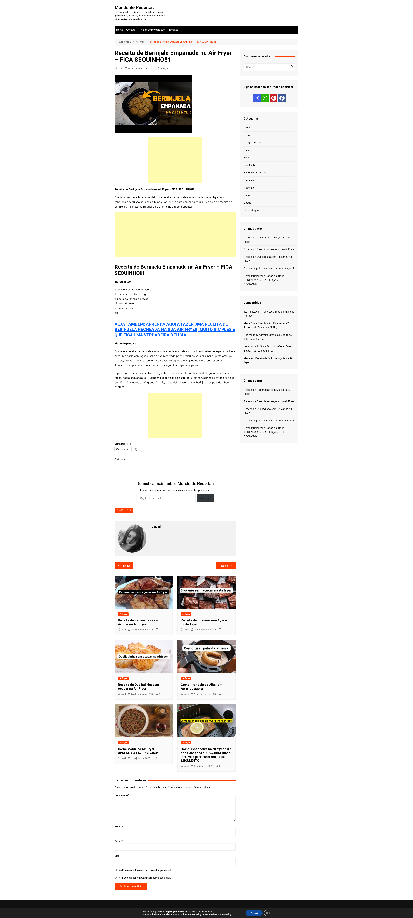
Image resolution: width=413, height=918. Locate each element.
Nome (119, 826)
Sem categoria (252, 210)
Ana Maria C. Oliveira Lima (259, 335)
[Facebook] (282, 98)
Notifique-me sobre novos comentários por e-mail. (145, 870)
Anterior (126, 565)
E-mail (119, 841)
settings (228, 914)
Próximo (224, 565)
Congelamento (252, 142)
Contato (130, 29)
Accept (254, 912)
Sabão (247, 195)
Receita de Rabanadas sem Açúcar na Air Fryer (138, 622)
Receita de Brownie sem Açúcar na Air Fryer (269, 249)
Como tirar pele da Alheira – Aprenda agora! (201, 686)
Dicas (247, 150)
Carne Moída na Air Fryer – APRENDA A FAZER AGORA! (138, 751)
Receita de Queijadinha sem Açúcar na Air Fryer (138, 686)
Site (117, 855)
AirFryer (164, 68)
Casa (247, 135)
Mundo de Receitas (134, 7)
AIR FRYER (125, 510)
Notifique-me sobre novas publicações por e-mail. (145, 877)
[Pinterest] (273, 98)
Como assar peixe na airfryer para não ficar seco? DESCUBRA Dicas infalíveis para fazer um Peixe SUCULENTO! (206, 755)
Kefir (246, 157)
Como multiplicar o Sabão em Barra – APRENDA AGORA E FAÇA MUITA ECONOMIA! (265, 280)
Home (119, 29)
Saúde (247, 202)
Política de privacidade (152, 29)
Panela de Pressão (255, 172)
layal (120, 68)
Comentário (122, 795)
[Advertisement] (175, 160)
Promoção (249, 180)
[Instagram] (257, 98)
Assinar (205, 498)
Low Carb (249, 165)
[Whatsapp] (265, 98)
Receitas (173, 29)
